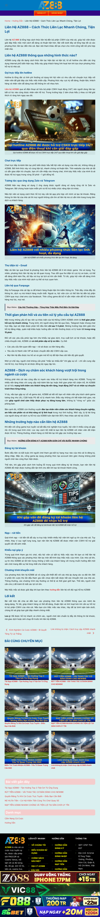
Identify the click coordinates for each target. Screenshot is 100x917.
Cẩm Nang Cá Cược (14, 818)
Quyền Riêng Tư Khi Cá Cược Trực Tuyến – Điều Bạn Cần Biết (33, 796)
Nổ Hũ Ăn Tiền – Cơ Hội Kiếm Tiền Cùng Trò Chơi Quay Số (32, 800)
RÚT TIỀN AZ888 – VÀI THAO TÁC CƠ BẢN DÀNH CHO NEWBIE (34, 792)
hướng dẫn (55, 589)
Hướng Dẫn (17, 21)
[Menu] (6, 5)
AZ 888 (15, 39)
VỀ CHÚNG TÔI (38, 845)
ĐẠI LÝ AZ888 (38, 866)
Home (7, 21)
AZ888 (8, 847)
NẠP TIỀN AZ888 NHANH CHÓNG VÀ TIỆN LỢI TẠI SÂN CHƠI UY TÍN (37, 805)
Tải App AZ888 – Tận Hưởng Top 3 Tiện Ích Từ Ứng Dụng (31, 788)
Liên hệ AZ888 (12, 89)
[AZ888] (50, 5)
